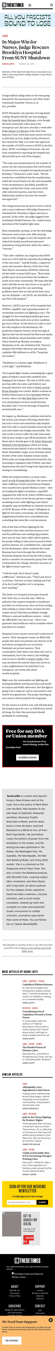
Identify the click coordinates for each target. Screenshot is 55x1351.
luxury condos (36, 658)
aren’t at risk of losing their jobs (18, 480)
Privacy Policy (14, 1296)
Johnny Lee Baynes (18, 131)
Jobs (40, 1310)
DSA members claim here (27, 757)
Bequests (40, 1296)
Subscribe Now (28, 1239)
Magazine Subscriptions (15, 1310)
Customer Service (15, 1315)
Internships (40, 1313)
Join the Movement (11, 1340)
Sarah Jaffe (8, 64)
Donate (40, 1290)
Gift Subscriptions (15, 1313)
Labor (5, 36)
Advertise (40, 1299)
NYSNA (10, 77)
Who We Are (15, 1290)
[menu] (29, 5)
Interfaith (36, 394)
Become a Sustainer (40, 1293)
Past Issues (14, 1293)
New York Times (29, 398)
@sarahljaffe (30, 924)
